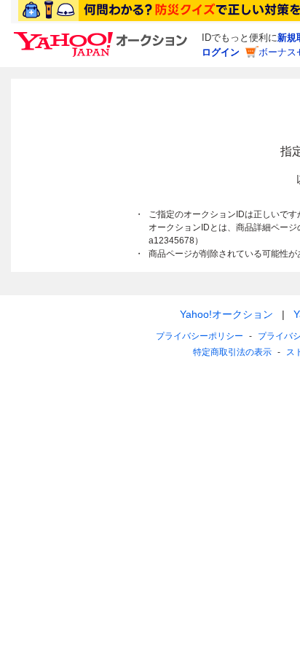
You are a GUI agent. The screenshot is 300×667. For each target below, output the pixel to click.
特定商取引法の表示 (232, 352)
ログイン (221, 52)
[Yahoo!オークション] (102, 35)
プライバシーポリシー (199, 336)
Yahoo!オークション (226, 314)
